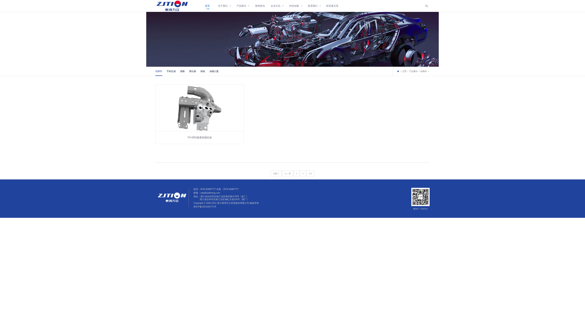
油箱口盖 (214, 71)
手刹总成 (171, 71)
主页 (404, 71)
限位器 (192, 71)
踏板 (182, 71)
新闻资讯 (260, 6)
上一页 (287, 173)
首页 (207, 6)
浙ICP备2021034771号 (204, 206)
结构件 (158, 71)
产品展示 (241, 6)
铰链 (202, 71)
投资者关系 (332, 6)
